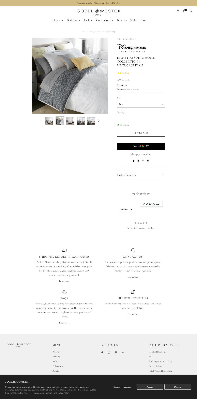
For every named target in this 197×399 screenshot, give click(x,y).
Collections (103, 20)
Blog (143, 20)
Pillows (56, 20)
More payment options (141, 154)
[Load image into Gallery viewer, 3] (70, 121)
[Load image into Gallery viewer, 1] (49, 121)
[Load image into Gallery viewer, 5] (91, 121)
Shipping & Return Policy (160, 361)
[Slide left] (41, 120)
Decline (177, 386)
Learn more (64, 281)
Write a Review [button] (153, 204)
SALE (133, 20)
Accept (150, 386)
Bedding (72, 20)
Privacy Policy (62, 392)
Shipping (120, 89)
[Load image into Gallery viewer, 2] (60, 121)
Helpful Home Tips (157, 351)
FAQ (151, 356)
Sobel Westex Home (126, 39)
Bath (87, 20)
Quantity (120, 112)
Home (83, 31)
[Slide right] (98, 120)
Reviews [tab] (124, 209)
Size (118, 97)
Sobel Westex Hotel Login (160, 370)
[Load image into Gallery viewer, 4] (81, 121)
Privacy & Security (157, 366)
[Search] (191, 10)
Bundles (122, 20)
